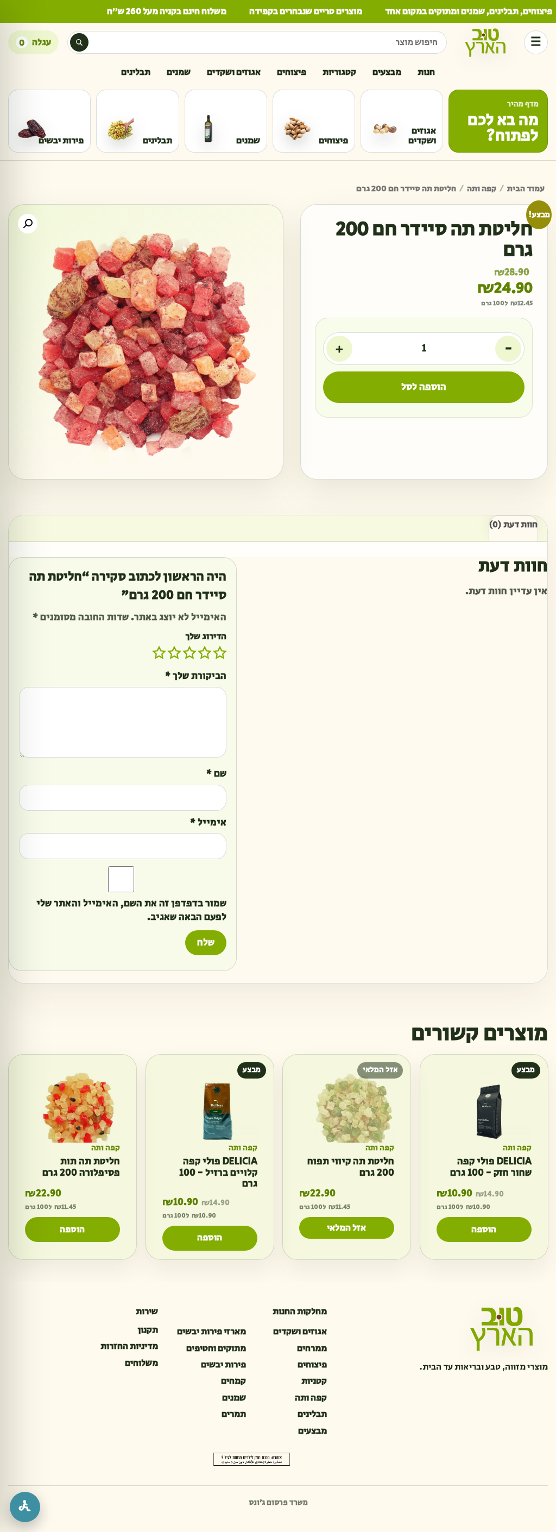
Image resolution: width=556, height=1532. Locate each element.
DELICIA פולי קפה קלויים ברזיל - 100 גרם (218, 1173)
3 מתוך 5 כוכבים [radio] (189, 652)
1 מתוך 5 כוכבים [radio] (219, 652)
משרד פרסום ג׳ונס (278, 1502)
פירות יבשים (223, 1364)
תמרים (233, 1414)
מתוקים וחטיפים (215, 1348)
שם (216, 774)
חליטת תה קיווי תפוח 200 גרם (350, 1168)
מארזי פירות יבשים (211, 1331)
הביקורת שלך (195, 676)
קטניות (314, 1381)
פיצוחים (291, 72)
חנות (426, 72)
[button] (27, 224)
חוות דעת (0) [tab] (513, 525)
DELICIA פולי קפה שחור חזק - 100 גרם (490, 1168)
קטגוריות (339, 72)
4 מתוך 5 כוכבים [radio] (174, 652)
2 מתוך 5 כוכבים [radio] (204, 652)
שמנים (179, 72)
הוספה (483, 1229)
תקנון (147, 1329)
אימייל (208, 823)
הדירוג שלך (205, 636)
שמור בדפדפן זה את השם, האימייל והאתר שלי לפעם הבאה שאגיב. (131, 911)
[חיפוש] (79, 42)
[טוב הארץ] (485, 42)
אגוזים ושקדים (234, 72)
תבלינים (135, 72)
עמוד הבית (526, 188)
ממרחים (312, 1348)
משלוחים (141, 1363)
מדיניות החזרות (129, 1346)
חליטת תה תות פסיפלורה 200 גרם (81, 1168)
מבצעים (386, 72)
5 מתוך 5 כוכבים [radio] (159, 652)
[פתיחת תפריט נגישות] (25, 1507)
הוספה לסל (423, 387)
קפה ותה (481, 188)
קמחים (233, 1381)
